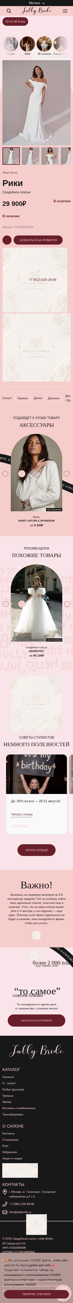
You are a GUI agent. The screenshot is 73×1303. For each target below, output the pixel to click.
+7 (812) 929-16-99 (42, 279)
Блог (5, 1145)
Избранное (9, 1152)
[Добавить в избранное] (21, 473)
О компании (10, 1139)
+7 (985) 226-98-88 (21, 1204)
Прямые (7, 1095)
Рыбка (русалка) (13, 1089)
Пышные (8, 1076)
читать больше (36, 850)
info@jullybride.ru (20, 1212)
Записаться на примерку (38, 240)
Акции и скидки (12, 1158)
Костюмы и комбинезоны (19, 1108)
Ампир (6, 1101)
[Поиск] (8, 11)
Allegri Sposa (9, 172)
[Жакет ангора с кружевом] (36, 472)
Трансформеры (12, 1114)
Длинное (53, 398)
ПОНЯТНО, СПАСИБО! (36, 1294)
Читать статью (22, 814)
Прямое (22, 398)
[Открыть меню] (65, 11)
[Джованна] (36, 603)
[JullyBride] (36, 11)
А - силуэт (9, 1083)
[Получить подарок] (20, 1170)
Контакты (8, 1133)
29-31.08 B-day (15, 21)
